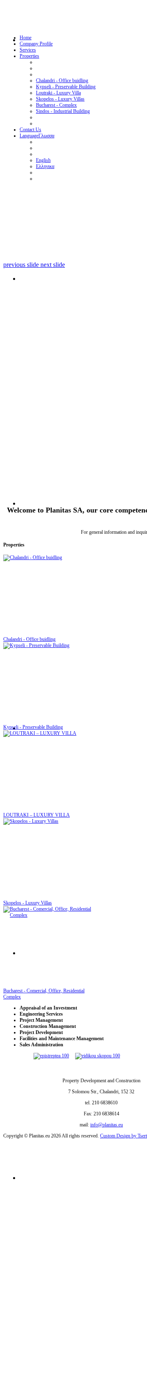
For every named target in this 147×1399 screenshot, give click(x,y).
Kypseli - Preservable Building (33, 727)
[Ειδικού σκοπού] (97, 1056)
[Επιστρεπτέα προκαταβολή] (54, 1056)
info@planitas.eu (106, 1125)
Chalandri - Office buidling (29, 639)
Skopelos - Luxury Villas (27, 903)
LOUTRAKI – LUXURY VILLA (36, 815)
